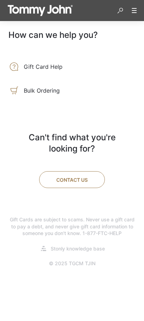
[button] (120, 10)
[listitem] (72, 66)
